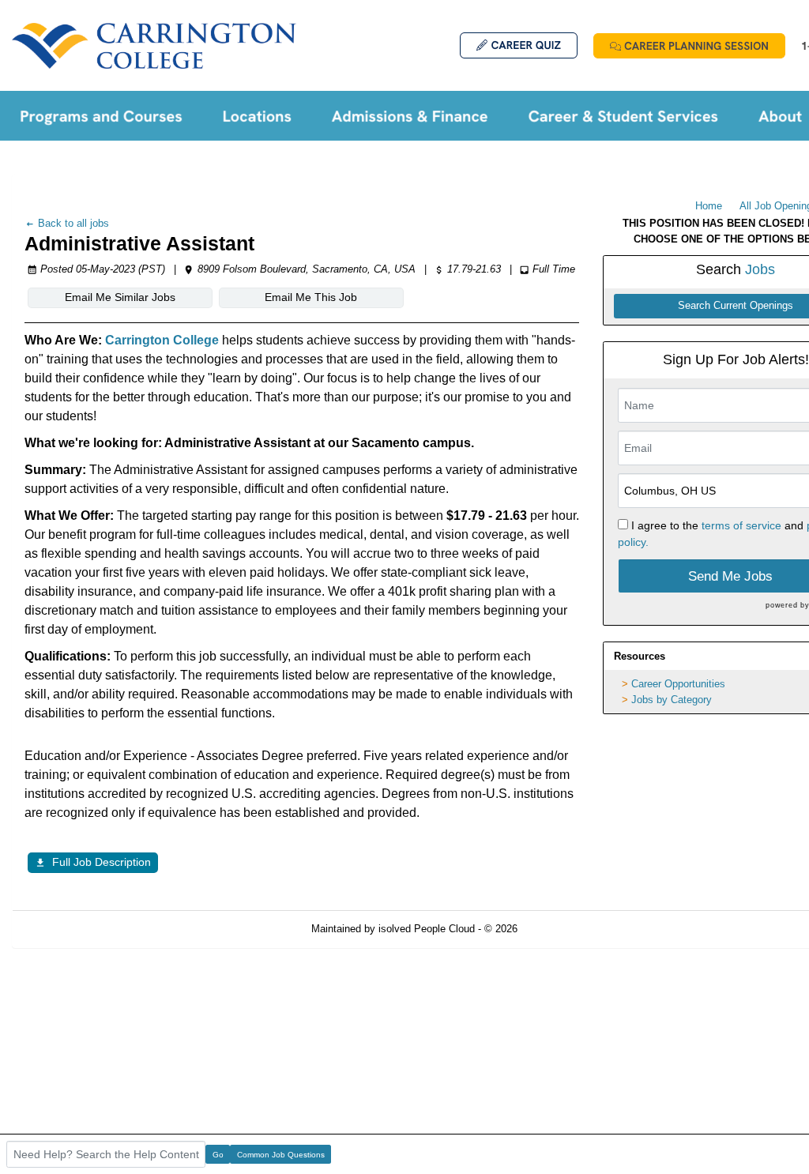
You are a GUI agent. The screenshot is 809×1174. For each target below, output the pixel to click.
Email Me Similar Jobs (120, 297)
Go (218, 1154)
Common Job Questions (281, 1154)
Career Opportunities (678, 684)
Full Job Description (101, 862)
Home (708, 206)
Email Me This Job (311, 297)
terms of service (741, 525)
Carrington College (163, 340)
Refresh (563, 929)
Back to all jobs (72, 223)
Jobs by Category (671, 700)
